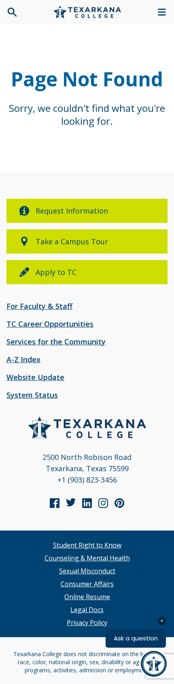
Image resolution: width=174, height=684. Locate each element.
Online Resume (87, 596)
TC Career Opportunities (49, 324)
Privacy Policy (87, 622)
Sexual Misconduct (87, 571)
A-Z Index (23, 359)
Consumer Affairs (87, 583)
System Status (32, 395)
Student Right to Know (87, 545)
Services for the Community (56, 341)
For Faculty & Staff (39, 306)
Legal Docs (87, 609)
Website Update (35, 377)
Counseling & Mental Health (87, 558)
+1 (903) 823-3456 (87, 480)
